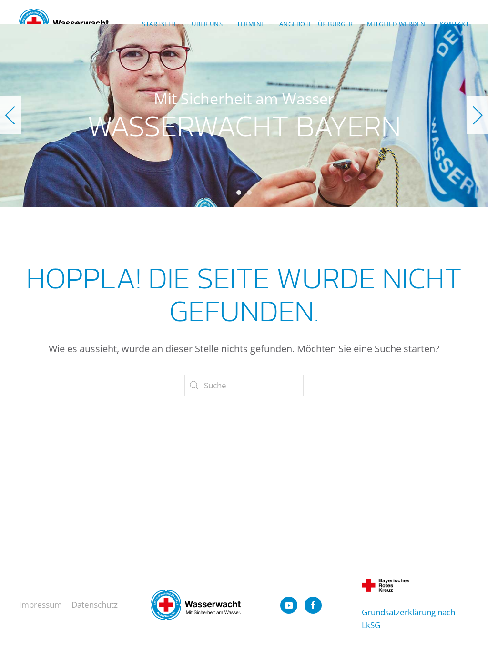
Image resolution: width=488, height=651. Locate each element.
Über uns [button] (207, 24)
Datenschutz (94, 604)
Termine (251, 24)
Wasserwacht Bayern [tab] (238, 192)
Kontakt (454, 24)
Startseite (159, 24)
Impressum (40, 604)
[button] (10, 115)
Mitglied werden (396, 24)
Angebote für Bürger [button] (316, 24)
